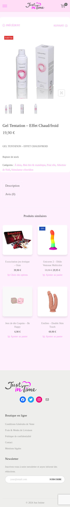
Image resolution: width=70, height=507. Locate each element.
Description (12, 185)
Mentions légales (13, 448)
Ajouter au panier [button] (54, 275)
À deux (18, 165)
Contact (8, 442)
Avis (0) (10, 194)
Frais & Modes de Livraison (18, 430)
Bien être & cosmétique (34, 165)
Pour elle (51, 165)
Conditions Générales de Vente (19, 424)
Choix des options (19, 275)
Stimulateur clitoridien (22, 170)
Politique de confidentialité (18, 436)
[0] (63, 6)
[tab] (35, 185)
